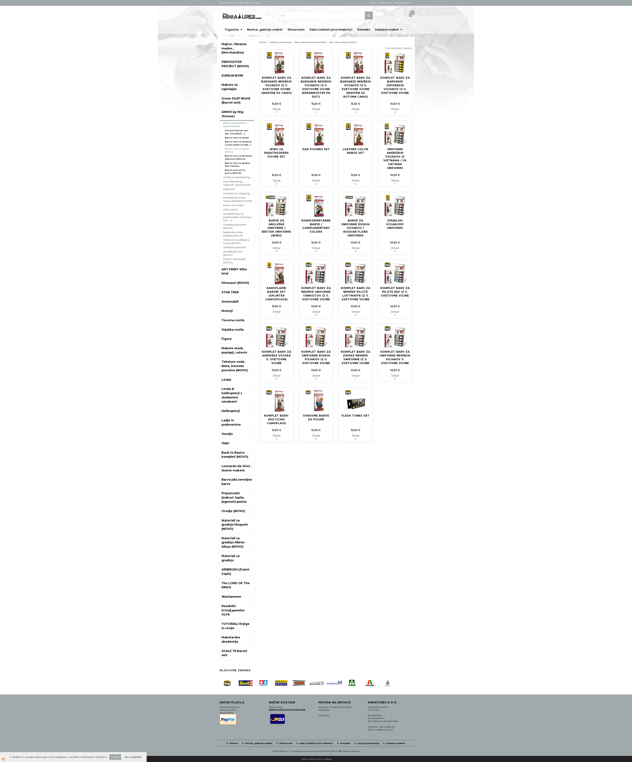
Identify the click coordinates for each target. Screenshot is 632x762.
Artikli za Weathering (236, 177)
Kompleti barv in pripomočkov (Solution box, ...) (237, 217)
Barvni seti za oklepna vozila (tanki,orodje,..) (238, 143)
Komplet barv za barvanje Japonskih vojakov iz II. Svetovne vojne (395, 85)
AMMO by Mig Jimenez (280, 42)
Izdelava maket (387, 29)
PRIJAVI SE (323, 715)
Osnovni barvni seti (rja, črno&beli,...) (236, 132)
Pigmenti (229, 189)
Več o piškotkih (133, 757)
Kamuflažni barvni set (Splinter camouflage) (276, 293)
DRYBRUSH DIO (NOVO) (233, 253)
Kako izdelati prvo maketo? (331, 29)
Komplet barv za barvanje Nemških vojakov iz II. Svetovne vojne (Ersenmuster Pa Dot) (316, 87)
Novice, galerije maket (265, 29)
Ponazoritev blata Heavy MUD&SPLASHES (237, 199)
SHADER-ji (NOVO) (234, 247)
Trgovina (232, 29)
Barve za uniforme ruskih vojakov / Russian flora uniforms (355, 228)
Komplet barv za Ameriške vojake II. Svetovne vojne (276, 357)
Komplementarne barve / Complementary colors (316, 226)
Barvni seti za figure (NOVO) (237, 150)
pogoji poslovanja (368, 743)
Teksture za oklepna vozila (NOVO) (236, 241)
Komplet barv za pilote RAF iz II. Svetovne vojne (395, 291)
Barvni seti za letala (237, 137)
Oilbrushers (230, 209)
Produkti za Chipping (236, 193)
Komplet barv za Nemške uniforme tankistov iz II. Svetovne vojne (316, 293)
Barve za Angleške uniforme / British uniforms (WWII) (276, 228)
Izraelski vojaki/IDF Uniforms (395, 224)
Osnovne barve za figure (316, 417)
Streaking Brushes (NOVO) (235, 226)
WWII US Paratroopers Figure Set (276, 153)
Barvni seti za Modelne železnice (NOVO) (238, 157)
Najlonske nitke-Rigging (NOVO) (233, 234)
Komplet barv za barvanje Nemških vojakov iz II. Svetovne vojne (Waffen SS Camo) (276, 85)
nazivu (407, 48)
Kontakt (363, 29)
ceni (399, 48)
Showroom (296, 29)
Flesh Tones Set (355, 415)
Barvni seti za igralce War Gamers (237, 164)
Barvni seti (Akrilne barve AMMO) (235, 125)
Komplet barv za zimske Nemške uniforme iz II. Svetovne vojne (355, 357)
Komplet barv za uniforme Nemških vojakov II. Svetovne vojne (395, 357)
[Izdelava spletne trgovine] (328, 759)
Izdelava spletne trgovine (312, 759)
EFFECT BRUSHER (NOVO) (234, 261)
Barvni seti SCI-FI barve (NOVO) (235, 172)
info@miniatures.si (351, 751)
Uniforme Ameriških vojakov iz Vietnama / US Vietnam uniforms (395, 159)
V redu (115, 757)
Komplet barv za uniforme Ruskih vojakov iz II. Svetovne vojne (316, 357)
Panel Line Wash (233, 205)
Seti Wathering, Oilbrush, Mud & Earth (236, 183)
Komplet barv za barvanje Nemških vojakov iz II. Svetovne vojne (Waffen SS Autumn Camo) (355, 87)
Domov (262, 42)
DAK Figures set (316, 149)
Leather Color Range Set (355, 151)
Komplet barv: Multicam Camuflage (276, 419)
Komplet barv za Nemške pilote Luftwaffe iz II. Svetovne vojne (355, 293)
